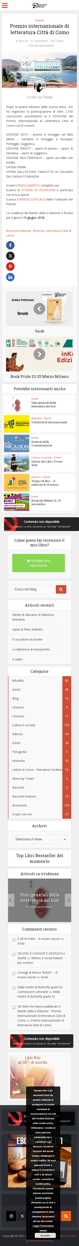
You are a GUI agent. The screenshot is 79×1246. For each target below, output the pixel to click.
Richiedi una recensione (40, 563)
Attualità (36, 418)
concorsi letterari (19, 231)
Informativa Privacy (40, 1240)
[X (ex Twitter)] (22, 1216)
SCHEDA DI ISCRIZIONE (38, 190)
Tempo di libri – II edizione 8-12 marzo (45, 482)
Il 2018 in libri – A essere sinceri (38, 939)
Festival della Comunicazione (41, 443)
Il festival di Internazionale (49, 422)
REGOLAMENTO (28, 185)
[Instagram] (11, 1216)
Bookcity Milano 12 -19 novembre (46, 502)
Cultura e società (41, 457)
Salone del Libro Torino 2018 (47, 463)
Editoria (36, 477)
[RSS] (66, 1216)
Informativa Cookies (64, 1236)
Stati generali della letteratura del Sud (43, 404)
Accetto (45, 1235)
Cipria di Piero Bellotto (27, 629)
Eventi (39, 20)
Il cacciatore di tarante (27, 639)
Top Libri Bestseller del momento (39, 858)
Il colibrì (17, 659)
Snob (20, 943)
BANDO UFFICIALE (32, 199)
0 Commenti (39, 41)
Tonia (59, 41)
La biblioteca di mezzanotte (31, 649)
